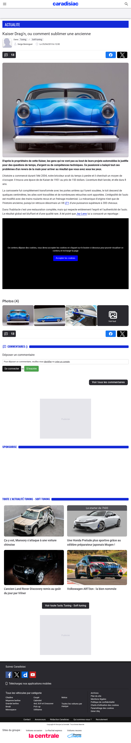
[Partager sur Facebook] (111, 54)
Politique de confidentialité (103, 702)
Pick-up (37, 706)
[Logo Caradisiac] (65, 6)
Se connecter (11, 368)
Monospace (11, 709)
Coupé (36, 697)
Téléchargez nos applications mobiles (30, 683)
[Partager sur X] (123, 54)
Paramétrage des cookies (102, 708)
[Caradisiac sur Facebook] (9, 675)
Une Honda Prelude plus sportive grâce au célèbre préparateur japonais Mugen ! (94, 542)
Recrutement (102, 719)
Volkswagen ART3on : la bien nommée (91, 588)
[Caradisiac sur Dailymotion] (25, 675)
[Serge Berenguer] (7, 47)
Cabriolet (38, 700)
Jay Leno (81, 213)
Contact (27, 719)
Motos (64, 697)
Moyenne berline (13, 700)
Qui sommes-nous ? (82, 719)
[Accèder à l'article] (34, 521)
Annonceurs (40, 719)
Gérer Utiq (95, 711)
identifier (48, 361)
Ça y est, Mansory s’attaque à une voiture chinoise (30, 542)
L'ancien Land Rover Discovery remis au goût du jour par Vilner (32, 591)
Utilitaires (38, 709)
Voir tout (112, 321)
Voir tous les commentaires (108, 382)
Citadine (9, 697)
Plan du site (96, 696)
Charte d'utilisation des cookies (105, 705)
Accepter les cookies (65, 258)
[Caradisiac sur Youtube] (33, 675)
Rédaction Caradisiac (59, 719)
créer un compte (62, 361)
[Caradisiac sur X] (17, 675)
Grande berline (12, 703)
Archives (95, 693)
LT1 (67, 203)
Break (8, 706)
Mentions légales (98, 699)
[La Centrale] (44, 739)
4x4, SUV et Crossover (43, 703)
